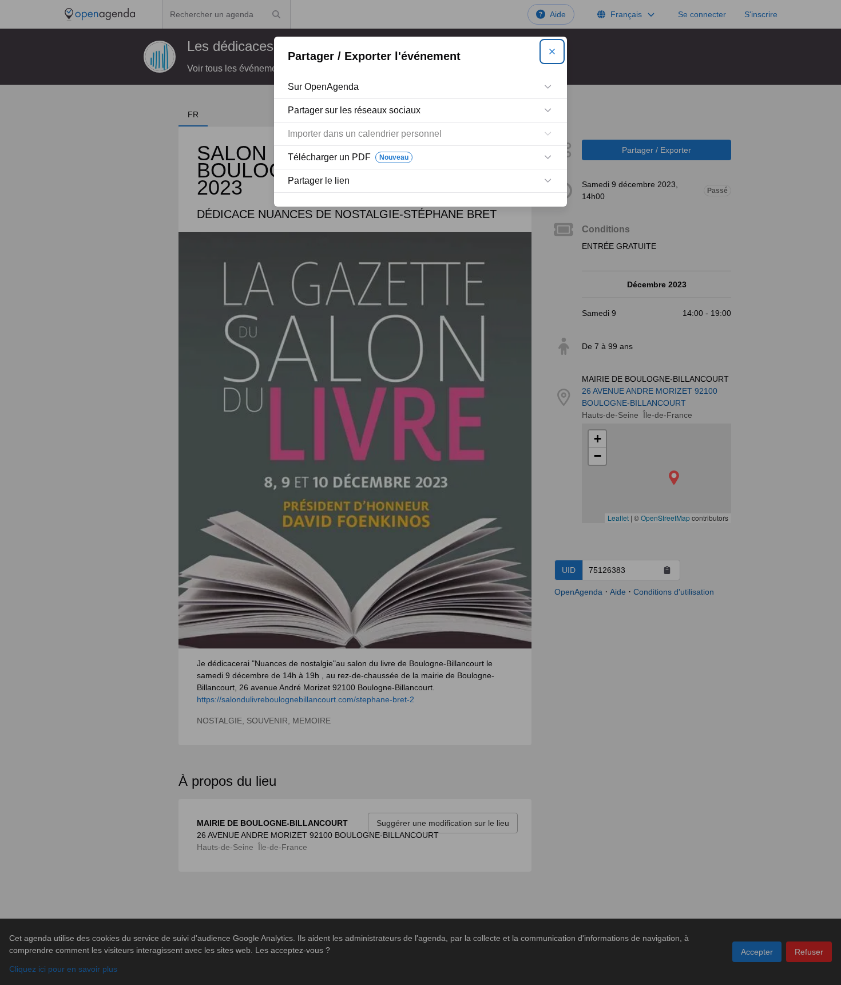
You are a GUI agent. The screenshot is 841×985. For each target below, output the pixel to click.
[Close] (552, 51)
